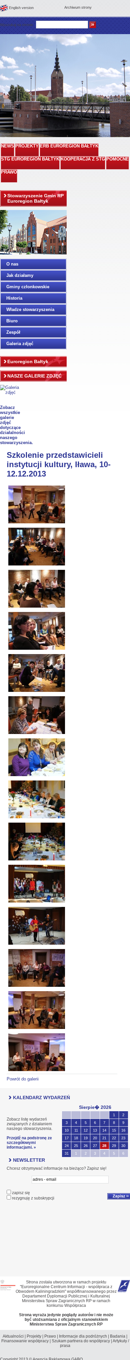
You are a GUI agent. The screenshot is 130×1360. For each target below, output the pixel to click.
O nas (12, 264)
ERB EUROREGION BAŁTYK (69, 146)
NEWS (7, 146)
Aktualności (13, 1336)
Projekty (34, 1336)
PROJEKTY (27, 146)
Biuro (12, 320)
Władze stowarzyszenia (30, 309)
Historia (14, 298)
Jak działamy (19, 275)
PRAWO (9, 172)
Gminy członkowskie (27, 286)
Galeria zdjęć (19, 343)
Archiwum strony (78, 7)
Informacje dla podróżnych (83, 1336)
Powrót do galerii (23, 1078)
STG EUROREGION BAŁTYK (30, 159)
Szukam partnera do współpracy (81, 1341)
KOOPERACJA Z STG (83, 159)
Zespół (13, 332)
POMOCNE (117, 159)
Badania (117, 1336)
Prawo (50, 1336)
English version (21, 8)
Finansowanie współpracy (25, 1341)
